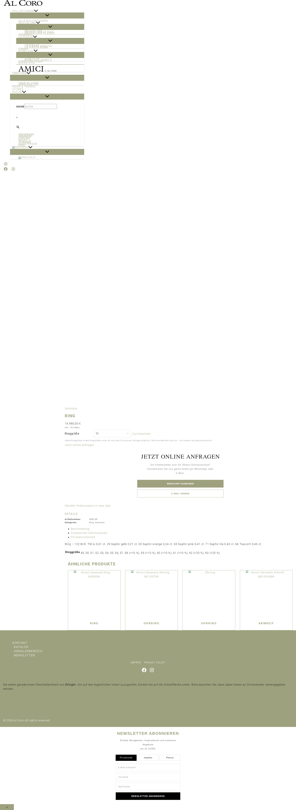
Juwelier (148, 758)
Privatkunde (126, 758)
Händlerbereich (28, 651)
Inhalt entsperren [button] (15, 694)
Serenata (71, 408)
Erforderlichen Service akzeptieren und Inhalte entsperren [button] (42, 698)
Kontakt (19, 643)
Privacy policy (154, 662)
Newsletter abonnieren (148, 796)
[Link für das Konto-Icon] (6, 164)
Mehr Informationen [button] (17, 702)
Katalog (21, 647)
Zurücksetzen (141, 433)
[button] (36, 11)
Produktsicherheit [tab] (83, 537)
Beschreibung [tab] (80, 528)
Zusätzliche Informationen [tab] (89, 533)
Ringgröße (72, 433)
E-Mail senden (180, 493)
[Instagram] (13, 169)
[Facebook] (6, 169)
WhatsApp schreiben (180, 483)
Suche (20, 106)
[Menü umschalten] (47, 15)
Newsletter (24, 655)
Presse (170, 758)
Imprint (136, 662)
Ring (91, 522)
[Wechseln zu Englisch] (50, 157)
